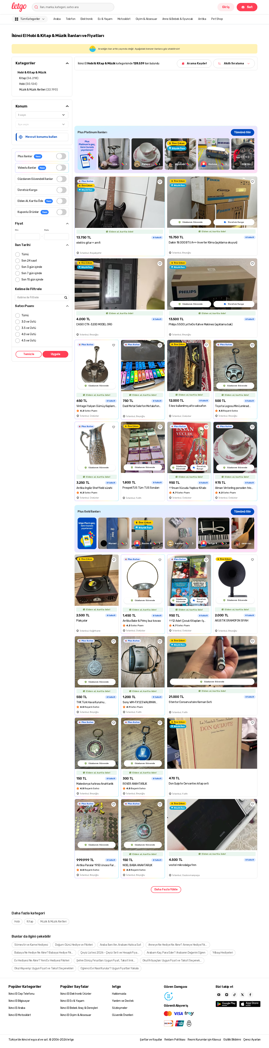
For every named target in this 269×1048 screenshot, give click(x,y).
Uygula (55, 354)
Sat (250, 7)
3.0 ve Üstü (28, 321)
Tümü (25, 254)
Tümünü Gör (242, 132)
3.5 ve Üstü (28, 328)
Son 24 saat (29, 260)
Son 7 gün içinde (31, 273)
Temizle (28, 354)
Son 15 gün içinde (32, 279)
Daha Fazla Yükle (166, 889)
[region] (166, 154)
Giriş (226, 7)
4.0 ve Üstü (28, 334)
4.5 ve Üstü (28, 340)
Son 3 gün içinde (31, 267)
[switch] (61, 156)
